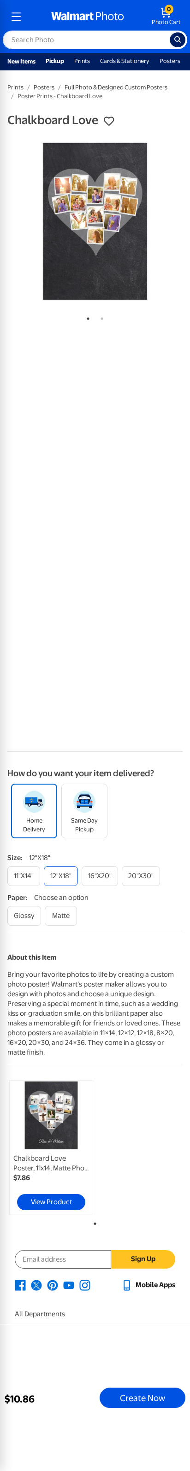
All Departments (40, 1314)
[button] (108, 121)
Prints (82, 60)
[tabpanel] (95, 221)
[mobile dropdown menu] (16, 16)
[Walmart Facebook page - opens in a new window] (20, 1285)
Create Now (142, 1398)
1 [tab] (86, 316)
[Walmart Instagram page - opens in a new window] (84, 1285)
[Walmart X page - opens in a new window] (36, 1285)
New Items (21, 61)
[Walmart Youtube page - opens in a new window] (68, 1285)
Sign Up (143, 1259)
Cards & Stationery (124, 60)
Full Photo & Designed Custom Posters (116, 87)
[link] (51, 1147)
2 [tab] (100, 316)
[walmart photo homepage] (88, 16)
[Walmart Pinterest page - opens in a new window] (52, 1285)
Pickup (55, 60)
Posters (170, 60)
